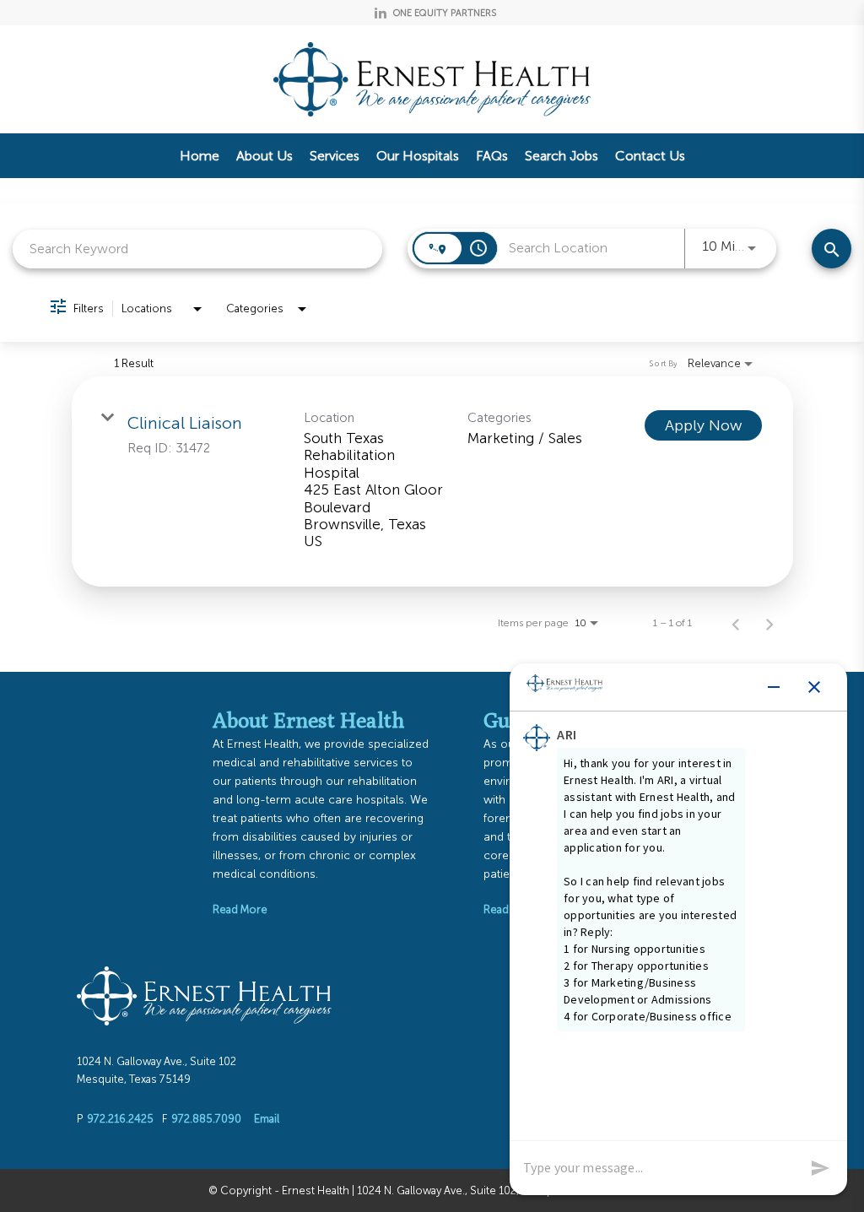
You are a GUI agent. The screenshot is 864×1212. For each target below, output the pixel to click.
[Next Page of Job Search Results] (769, 623)
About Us (264, 156)
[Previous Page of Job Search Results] (736, 623)
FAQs (492, 156)
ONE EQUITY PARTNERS (444, 13)
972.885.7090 (206, 1118)
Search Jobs (561, 156)
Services (334, 156)
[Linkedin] (380, 12)
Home (199, 156)
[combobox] (197, 248)
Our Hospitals (417, 156)
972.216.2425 (120, 1118)
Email (266, 1118)
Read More (240, 909)
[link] (432, 481)
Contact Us (650, 156)
